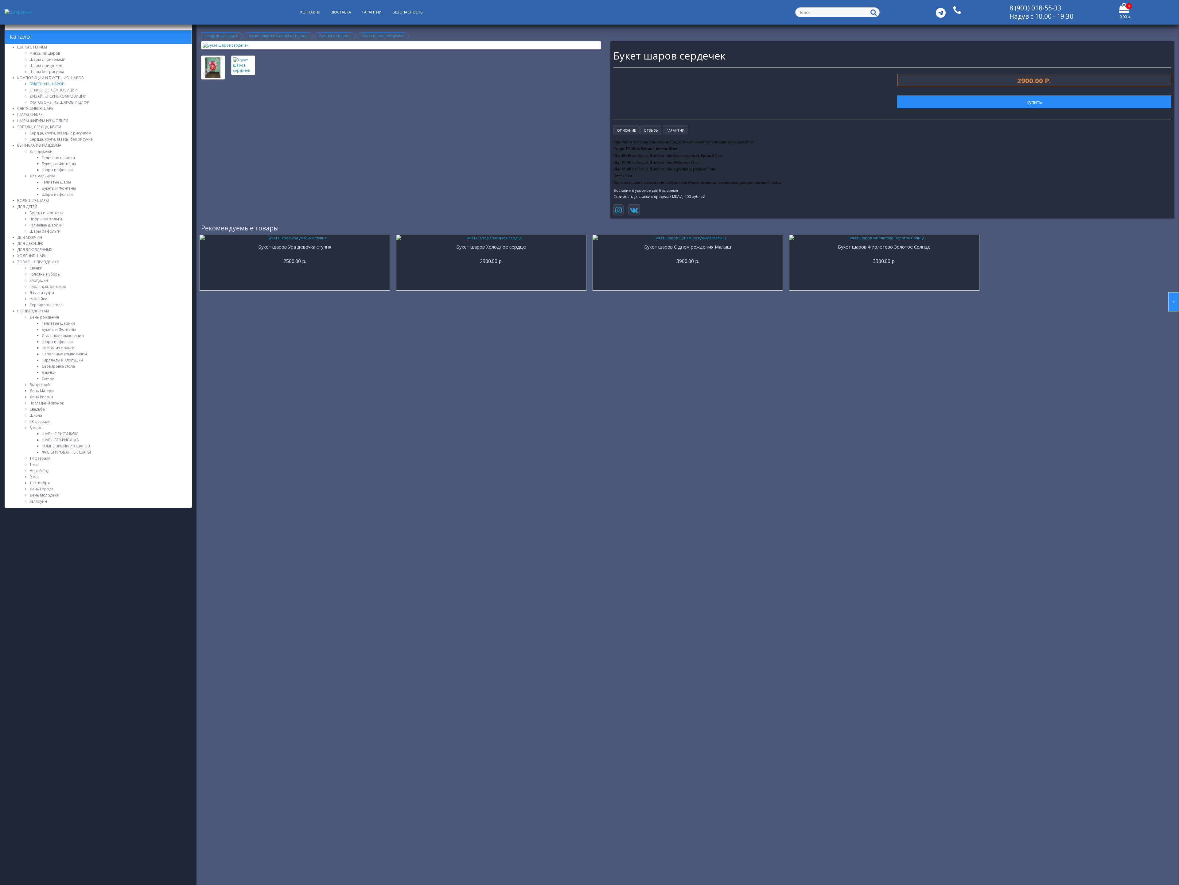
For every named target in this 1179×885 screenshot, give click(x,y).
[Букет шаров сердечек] (401, 45)
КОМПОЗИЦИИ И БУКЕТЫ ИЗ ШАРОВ (278, 35)
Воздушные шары (220, 35)
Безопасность (408, 12)
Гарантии (372, 12)
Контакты (310, 12)
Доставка (341, 12)
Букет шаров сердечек (382, 35)
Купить (1034, 102)
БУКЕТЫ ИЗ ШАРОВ (334, 35)
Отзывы (651, 130)
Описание (626, 130)
